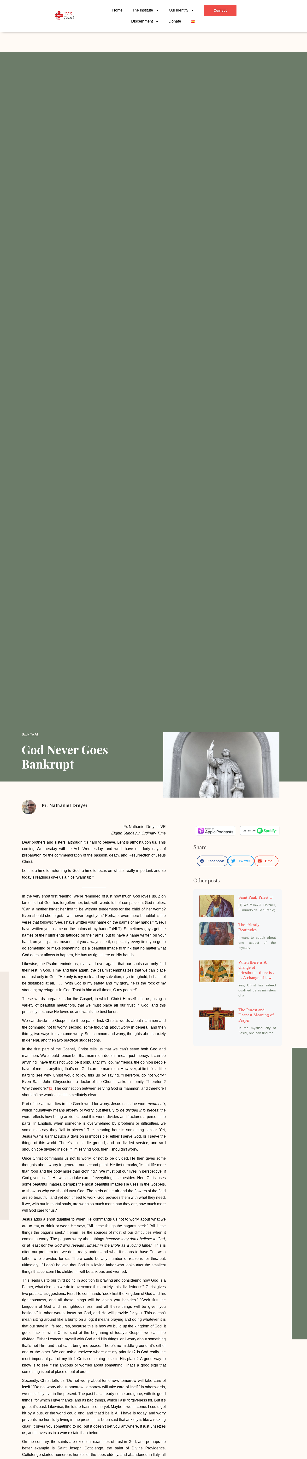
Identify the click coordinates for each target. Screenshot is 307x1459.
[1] (51, 1088)
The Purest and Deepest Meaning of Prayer (256, 1015)
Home (117, 10)
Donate (175, 21)
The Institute (142, 10)
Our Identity (178, 10)
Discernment (142, 21)
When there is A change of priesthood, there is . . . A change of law (256, 970)
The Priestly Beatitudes (249, 927)
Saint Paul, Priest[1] (255, 897)
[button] (212, 861)
